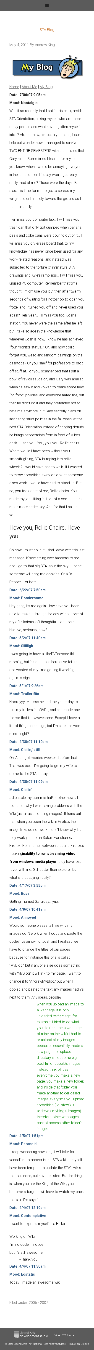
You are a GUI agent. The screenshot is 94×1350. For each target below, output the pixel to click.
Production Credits (78, 1343)
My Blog (46, 87)
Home (14, 87)
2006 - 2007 (38, 1302)
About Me (29, 87)
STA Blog (47, 30)
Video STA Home (64, 1335)
